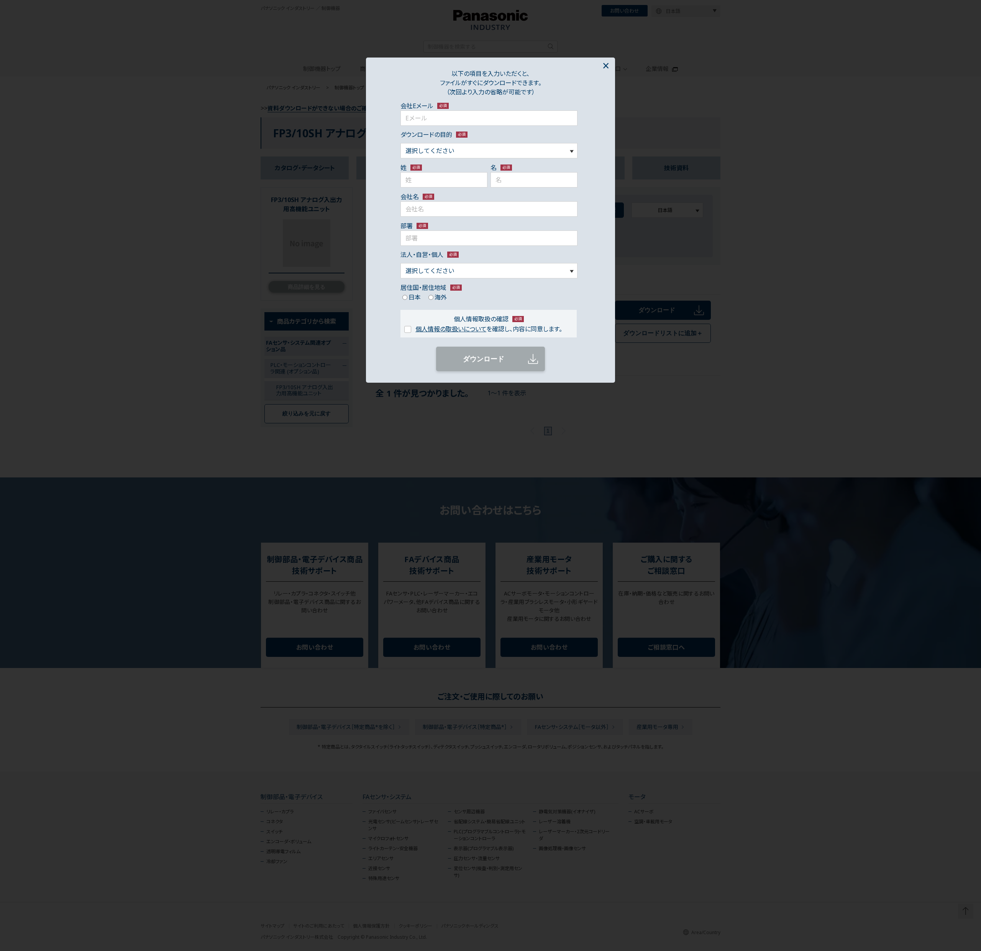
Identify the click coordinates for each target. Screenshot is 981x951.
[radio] (410, 297)
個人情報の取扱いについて (450, 329)
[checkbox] (488, 297)
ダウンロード (483, 359)
